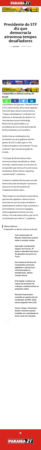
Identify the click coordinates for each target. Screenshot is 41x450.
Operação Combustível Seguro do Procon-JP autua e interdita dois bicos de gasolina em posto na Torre (26, 251)
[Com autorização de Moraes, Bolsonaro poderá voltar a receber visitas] (8, 238)
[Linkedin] (32, 101)
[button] (4, 3)
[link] (20, 9)
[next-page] (7, 321)
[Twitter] (23, 101)
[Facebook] (15, 101)
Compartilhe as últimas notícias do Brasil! (20, 229)
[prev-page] (3, 321)
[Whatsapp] (6, 101)
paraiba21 (16, 46)
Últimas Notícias (10, 226)
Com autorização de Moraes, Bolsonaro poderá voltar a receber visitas (26, 237)
